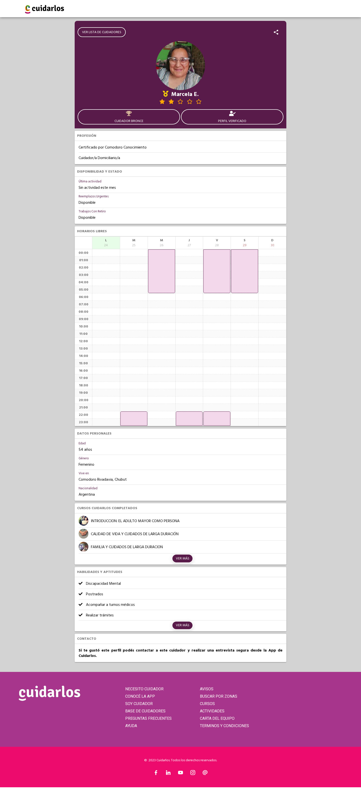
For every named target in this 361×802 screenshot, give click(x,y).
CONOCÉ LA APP (140, 696)
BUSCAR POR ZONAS (218, 696)
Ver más (182, 558)
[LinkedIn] (168, 774)
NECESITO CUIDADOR (144, 689)
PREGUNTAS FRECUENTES (148, 718)
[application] (133, 418)
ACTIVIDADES (212, 711)
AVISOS (206, 689)
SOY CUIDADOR (139, 703)
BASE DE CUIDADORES (145, 711)
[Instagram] (192, 774)
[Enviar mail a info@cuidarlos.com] (205, 774)
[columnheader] (106, 243)
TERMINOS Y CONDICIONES (224, 725)
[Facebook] (155, 774)
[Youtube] (180, 774)
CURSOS (207, 703)
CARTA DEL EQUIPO (217, 718)
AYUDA (131, 725)
